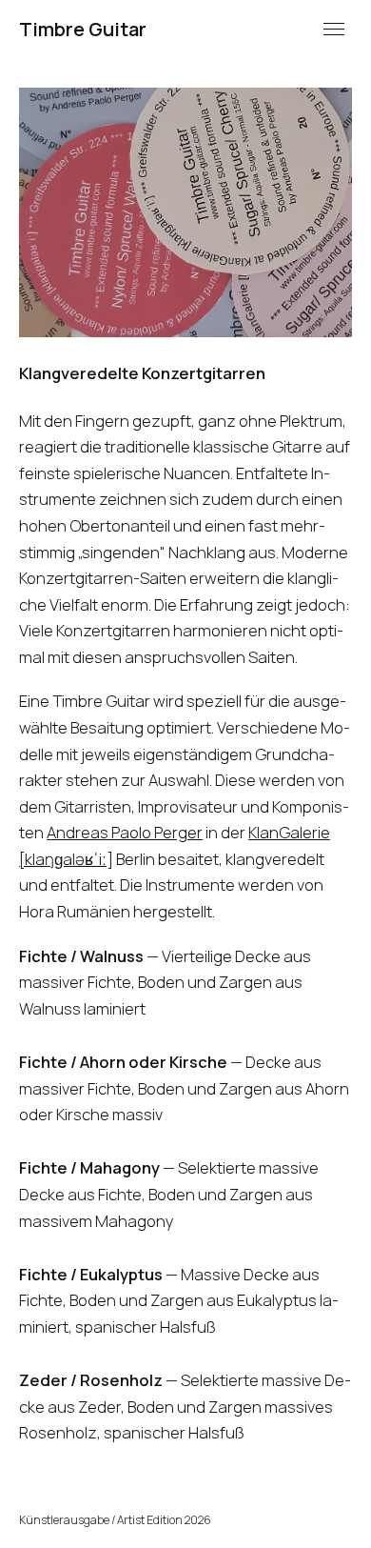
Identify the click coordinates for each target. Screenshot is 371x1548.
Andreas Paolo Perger (125, 832)
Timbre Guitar (82, 29)
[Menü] (334, 29)
